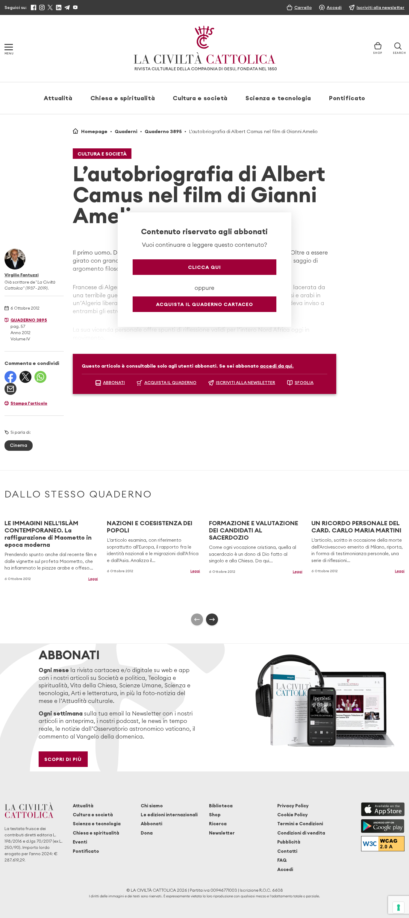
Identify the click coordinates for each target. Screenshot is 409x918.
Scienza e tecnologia (278, 98)
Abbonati (151, 823)
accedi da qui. (277, 366)
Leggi (93, 578)
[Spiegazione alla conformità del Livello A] (383, 843)
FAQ (282, 860)
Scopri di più (63, 759)
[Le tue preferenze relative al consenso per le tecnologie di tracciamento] (398, 907)
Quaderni (126, 131)
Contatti (287, 851)
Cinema (18, 445)
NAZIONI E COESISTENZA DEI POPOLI (150, 526)
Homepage (94, 131)
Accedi (285, 869)
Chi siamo (152, 806)
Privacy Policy (293, 806)
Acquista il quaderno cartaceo (204, 304)
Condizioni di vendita (301, 833)
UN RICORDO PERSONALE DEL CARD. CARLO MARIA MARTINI (356, 526)
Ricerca (218, 823)
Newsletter (222, 833)
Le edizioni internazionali (169, 814)
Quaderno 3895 (163, 131)
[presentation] (197, 619)
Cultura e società (200, 98)
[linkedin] (58, 7)
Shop (215, 814)
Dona (147, 833)
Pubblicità (288, 842)
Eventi (80, 842)
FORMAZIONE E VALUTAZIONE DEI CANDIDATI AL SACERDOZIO (253, 530)
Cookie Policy (292, 814)
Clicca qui (204, 267)
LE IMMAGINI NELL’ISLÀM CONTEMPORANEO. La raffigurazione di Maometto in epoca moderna (48, 533)
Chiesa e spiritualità (122, 98)
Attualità (58, 98)
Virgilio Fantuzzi (21, 275)
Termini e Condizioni (300, 823)
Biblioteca (221, 806)
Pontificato (347, 98)
